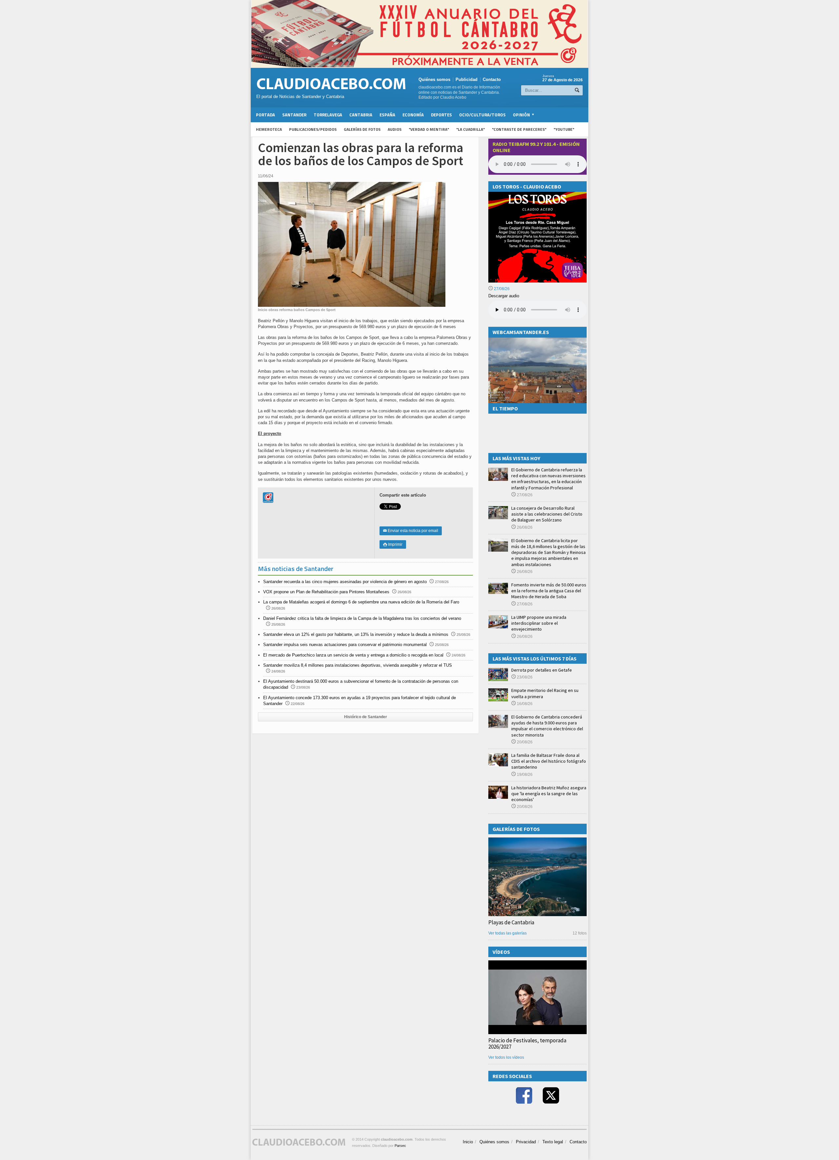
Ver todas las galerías (507, 933)
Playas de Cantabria (511, 922)
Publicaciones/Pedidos (313, 129)
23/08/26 (524, 677)
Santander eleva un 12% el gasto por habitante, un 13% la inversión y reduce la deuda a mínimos (355, 634)
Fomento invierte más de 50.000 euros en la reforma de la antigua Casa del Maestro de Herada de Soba (548, 591)
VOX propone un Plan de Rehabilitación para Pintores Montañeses (326, 591)
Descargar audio (503, 295)
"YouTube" (564, 129)
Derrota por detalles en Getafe (541, 670)
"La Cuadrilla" (470, 129)
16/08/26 (524, 703)
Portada (265, 114)
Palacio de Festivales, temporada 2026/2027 (527, 1043)
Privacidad (526, 1141)
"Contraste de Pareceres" (519, 129)
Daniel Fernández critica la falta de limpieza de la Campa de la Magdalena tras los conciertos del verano (362, 618)
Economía (413, 114)
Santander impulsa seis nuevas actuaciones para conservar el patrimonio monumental (345, 644)
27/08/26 (501, 288)
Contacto (492, 79)
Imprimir (392, 544)
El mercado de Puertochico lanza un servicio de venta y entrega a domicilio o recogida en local (353, 655)
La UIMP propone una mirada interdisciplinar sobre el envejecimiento (538, 623)
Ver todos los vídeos (506, 1057)
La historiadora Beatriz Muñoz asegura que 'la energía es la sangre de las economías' (548, 793)
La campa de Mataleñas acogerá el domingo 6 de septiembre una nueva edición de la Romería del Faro (361, 602)
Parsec (400, 1146)
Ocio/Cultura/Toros (482, 114)
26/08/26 (524, 527)
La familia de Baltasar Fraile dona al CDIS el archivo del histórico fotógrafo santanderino (548, 761)
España (387, 114)
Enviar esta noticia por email (410, 530)
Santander (294, 114)
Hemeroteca (269, 129)
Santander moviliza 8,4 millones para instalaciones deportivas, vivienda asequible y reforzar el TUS (357, 665)
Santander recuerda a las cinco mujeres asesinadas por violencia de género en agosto (345, 581)
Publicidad (467, 79)
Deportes (441, 114)
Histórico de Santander (365, 717)
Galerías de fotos (362, 129)
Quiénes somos (434, 79)
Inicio (468, 1141)
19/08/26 (524, 774)
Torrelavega (328, 114)
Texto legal (552, 1141)
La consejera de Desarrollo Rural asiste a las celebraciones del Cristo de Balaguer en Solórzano (546, 514)
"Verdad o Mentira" (429, 129)
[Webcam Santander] (537, 340)
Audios (394, 129)
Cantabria (360, 114)
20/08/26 (524, 742)
